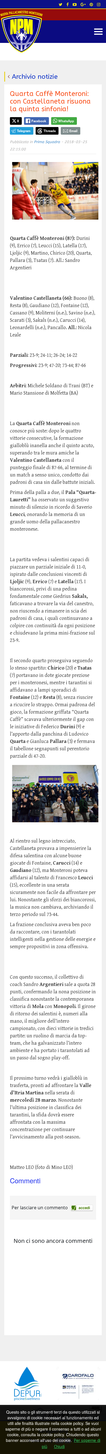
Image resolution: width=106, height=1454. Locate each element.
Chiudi (59, 1446)
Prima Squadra (47, 142)
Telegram (24, 130)
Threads (50, 130)
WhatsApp (66, 121)
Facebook (38, 121)
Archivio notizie (35, 76)
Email (73, 130)
